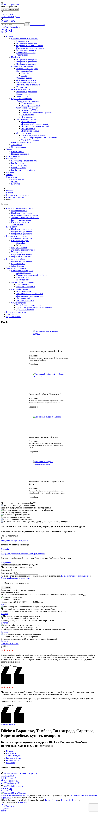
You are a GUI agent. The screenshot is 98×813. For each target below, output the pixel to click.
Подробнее (34, 364)
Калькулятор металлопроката (24, 161)
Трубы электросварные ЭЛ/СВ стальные (39, 138)
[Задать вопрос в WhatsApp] (3, 32)
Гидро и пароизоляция (26, 50)
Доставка (10, 172)
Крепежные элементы (25, 52)
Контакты (15, 184)
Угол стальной (27, 103)
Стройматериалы (18, 147)
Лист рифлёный (28, 128)
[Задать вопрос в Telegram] (10, 32)
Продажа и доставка (20, 154)
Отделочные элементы (26, 80)
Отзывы (14, 181)
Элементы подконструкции (28, 85)
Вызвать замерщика (10, 9)
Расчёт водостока (18, 168)
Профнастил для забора (26, 62)
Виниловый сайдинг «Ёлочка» (44, 437)
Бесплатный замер (14, 758)
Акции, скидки (17, 179)
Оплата (9, 175)
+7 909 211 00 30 (8, 21)
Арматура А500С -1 (30, 110)
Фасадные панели (24, 78)
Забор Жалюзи (22, 96)
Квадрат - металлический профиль (36, 112)
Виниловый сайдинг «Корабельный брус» (46, 483)
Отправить (6, 588)
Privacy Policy (51, 800)
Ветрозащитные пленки (26, 82)
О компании (11, 177)
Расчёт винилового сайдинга (23, 170)
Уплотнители (22, 55)
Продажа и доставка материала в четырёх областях (23, 554)
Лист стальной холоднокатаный (35, 126)
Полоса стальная (28, 122)
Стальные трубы (23, 133)
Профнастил (16, 57)
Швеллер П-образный (30, 105)
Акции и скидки (13, 156)
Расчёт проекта (17, 151)
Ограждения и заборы (20, 89)
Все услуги (11, 753)
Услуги (9, 149)
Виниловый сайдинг (25, 71)
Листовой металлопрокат (27, 119)
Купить (4, 604)
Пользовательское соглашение (83, 795)
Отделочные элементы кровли (29, 46)
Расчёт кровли (17, 163)
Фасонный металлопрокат (27, 101)
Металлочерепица (24, 41)
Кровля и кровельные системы (24, 39)
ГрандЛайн (26, 73)
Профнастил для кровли (26, 43)
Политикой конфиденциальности (15, 578)
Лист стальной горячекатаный (34, 124)
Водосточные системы (21, 142)
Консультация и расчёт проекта (14, 540)
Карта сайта (6, 798)
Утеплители (21, 87)
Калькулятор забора (19, 165)
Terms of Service (68, 800)
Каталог (9, 36)
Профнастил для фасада (26, 64)
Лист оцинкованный (30, 131)
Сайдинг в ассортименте (22, 66)
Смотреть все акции (10, 643)
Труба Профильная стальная (33, 135)
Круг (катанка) (27, 115)
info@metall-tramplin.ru (10, 27)
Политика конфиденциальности (15, 795)
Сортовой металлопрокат (27, 108)
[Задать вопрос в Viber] (7, 32)
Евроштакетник (23, 94)
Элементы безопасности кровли (30, 48)
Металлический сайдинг (27, 69)
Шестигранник (28, 117)
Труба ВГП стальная (30, 140)
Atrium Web (22, 802)
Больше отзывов (8, 724)
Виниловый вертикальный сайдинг (46, 351)
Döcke (24, 75)
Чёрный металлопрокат (21, 98)
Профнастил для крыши (26, 59)
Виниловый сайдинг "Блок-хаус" (45, 394)
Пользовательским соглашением (75, 576)
